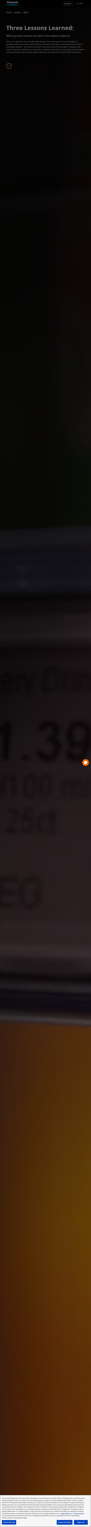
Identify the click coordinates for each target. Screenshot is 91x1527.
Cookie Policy (65, 1513)
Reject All (80, 1522)
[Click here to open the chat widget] (85, 762)
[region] (45, 1511)
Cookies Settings (9, 1522)
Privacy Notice (78, 1513)
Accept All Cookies (64, 1522)
